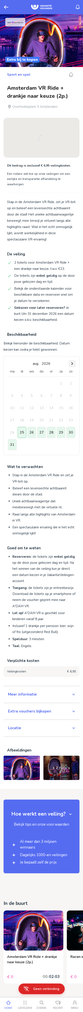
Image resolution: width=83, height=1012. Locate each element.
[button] (41, 694)
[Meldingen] (77, 7)
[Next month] (72, 363)
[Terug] (6, 7)
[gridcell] (61, 383)
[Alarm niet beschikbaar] (71, 74)
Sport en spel (19, 74)
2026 (46, 363)
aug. (36, 363)
